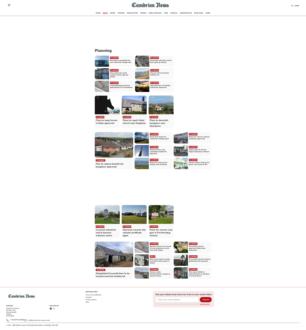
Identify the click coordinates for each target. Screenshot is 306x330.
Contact (89, 297)
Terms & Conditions (93, 295)
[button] (9, 5)
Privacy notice (205, 304)
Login (296, 6)
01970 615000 (18, 320)
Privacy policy (91, 299)
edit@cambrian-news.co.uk (39, 320)
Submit (205, 299)
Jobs (87, 302)
